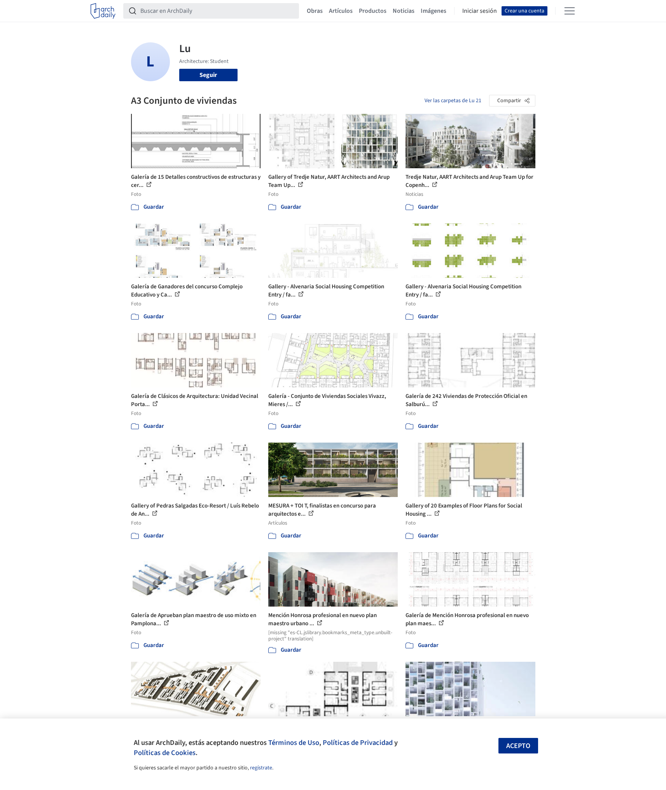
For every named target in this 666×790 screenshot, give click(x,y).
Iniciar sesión (479, 11)
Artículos (341, 11)
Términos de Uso (293, 743)
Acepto (518, 746)
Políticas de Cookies (165, 753)
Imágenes (433, 11)
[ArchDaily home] (103, 11)
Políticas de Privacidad (358, 743)
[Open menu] (569, 11)
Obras (315, 11)
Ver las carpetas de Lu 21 (453, 100)
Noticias (403, 11)
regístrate (261, 768)
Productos (372, 11)
